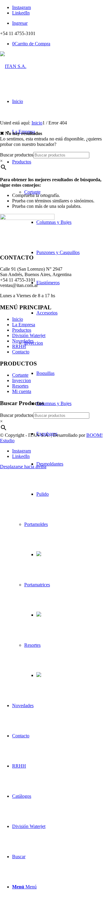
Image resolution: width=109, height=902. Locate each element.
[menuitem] (60, 23)
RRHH (19, 346)
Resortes (32, 645)
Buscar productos (16, 154)
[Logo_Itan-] (13, 66)
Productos (21, 330)
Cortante (32, 192)
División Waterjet (28, 335)
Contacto (20, 351)
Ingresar (20, 23)
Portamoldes (36, 524)
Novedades (23, 340)
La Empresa (23, 324)
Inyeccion (33, 343)
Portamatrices (37, 584)
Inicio (17, 319)
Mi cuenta (21, 391)
